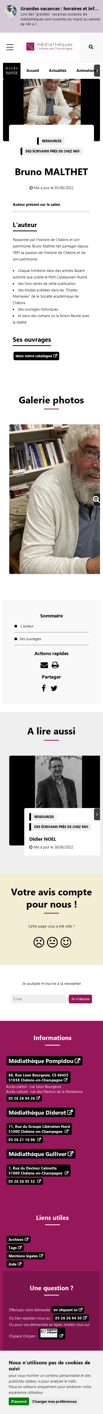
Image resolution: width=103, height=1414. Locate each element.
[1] (38, 944)
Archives (16, 1239)
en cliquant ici (66, 1309)
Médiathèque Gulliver (37, 1154)
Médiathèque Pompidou (41, 1060)
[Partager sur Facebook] (44, 689)
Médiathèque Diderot (37, 1112)
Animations (86, 70)
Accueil (32, 70)
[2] (51, 944)
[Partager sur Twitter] (54, 689)
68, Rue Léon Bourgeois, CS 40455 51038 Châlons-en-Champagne (38, 1077)
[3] (65, 944)
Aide (12, 1264)
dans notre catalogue (34, 355)
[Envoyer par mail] (44, 666)
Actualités (57, 70)
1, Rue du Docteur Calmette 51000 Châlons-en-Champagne (36, 1171)
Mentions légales (23, 1255)
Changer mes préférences (54, 1401)
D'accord (18, 1401)
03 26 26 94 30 (68, 1317)
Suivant (98, 71)
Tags (12, 1247)
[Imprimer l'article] (55, 666)
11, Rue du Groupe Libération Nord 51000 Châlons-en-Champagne (39, 1129)
